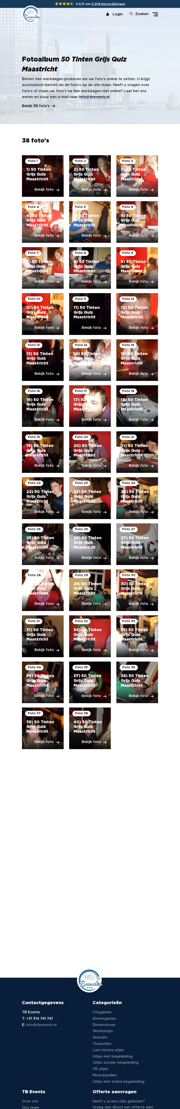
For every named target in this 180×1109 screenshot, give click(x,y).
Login (118, 14)
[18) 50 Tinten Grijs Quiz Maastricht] (137, 406)
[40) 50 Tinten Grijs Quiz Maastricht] (90, 728)
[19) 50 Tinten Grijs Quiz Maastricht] (43, 452)
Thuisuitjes (102, 1044)
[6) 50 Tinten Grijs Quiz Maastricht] (137, 222)
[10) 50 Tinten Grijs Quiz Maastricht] (43, 314)
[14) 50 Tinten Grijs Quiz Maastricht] (90, 360)
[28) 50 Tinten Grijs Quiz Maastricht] (43, 590)
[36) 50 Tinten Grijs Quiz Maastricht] (43, 682)
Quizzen (100, 1037)
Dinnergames (104, 1018)
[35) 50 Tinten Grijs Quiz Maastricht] (137, 636)
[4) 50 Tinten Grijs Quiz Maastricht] (43, 222)
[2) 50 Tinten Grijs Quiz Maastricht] (90, 176)
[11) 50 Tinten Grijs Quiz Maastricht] (90, 314)
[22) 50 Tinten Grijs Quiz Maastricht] (43, 498)
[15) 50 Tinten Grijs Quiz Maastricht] (137, 360)
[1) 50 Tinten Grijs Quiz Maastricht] (43, 176)
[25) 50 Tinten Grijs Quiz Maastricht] (43, 544)
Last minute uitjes (108, 1050)
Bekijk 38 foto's (36, 106)
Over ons (30, 1101)
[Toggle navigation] (155, 14)
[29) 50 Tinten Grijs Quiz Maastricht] (90, 590)
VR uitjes (100, 1069)
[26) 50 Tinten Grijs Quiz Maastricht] (90, 544)
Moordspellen (105, 1075)
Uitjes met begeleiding (113, 1056)
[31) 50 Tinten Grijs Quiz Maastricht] (43, 636)
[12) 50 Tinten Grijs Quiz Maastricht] (137, 314)
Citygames (102, 1012)
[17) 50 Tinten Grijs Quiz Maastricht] (90, 406)
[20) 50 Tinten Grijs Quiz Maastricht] (90, 452)
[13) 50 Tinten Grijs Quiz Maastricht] (43, 360)
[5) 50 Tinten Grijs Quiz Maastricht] (90, 222)
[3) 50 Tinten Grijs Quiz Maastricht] (137, 176)
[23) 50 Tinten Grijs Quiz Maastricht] (90, 498)
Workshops (103, 1031)
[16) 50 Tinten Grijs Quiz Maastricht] (43, 406)
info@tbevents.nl (94, 97)
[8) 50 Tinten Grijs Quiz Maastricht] (90, 268)
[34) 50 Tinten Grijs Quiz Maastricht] (90, 636)
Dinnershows (104, 1025)
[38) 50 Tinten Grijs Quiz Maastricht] (137, 682)
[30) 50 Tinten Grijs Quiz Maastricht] (137, 590)
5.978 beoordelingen (108, 4)
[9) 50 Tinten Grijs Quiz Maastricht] (137, 268)
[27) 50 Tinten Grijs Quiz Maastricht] (137, 544)
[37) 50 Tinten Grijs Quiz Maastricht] (90, 682)
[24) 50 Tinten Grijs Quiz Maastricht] (137, 498)
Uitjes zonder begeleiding (116, 1062)
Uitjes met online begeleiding (118, 1081)
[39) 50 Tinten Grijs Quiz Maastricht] (43, 728)
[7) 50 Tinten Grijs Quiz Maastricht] (43, 268)
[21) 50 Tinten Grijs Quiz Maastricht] (137, 452)
